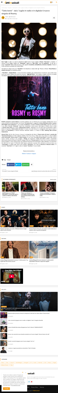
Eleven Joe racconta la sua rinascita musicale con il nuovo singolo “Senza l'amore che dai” (28, 334)
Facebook (11, 164)
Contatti (27, 387)
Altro (7, 362)
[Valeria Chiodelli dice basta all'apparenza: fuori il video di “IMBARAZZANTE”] (3, 329)
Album (2, 362)
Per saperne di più (15, 385)
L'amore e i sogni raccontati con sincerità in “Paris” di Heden (22, 348)
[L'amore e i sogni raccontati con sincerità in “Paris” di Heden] (3, 350)
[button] (56, 2)
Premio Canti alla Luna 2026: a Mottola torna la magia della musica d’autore (13, 229)
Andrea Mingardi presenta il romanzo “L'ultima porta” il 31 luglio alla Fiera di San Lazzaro (14, 260)
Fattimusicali (36, 390)
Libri (45, 362)
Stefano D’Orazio (4, 365)
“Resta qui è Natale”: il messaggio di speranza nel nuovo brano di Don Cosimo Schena (28, 194)
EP (30, 362)
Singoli (9, 7)
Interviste (40, 362)
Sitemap (42, 387)
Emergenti (26, 362)
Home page (4, 7)
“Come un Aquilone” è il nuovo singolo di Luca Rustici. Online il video (48, 194)
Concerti (12, 362)
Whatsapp (26, 164)
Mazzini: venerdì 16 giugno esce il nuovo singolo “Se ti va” (21, 341)
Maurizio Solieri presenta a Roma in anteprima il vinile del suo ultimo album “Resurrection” (29, 313)
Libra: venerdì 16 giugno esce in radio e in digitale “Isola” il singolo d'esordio (25, 320)
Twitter (19, 164)
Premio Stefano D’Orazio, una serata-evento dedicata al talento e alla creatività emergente (42, 229)
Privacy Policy (34, 387)
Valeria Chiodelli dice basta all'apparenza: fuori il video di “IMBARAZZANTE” (25, 327)
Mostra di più (53, 179)
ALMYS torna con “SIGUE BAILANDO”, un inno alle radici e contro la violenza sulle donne (10, 194)
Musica (49, 362)
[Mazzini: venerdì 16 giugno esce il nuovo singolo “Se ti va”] (3, 343)
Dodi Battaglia (19, 362)
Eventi (35, 362)
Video (11, 365)
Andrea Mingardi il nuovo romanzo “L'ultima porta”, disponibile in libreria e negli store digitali (41, 260)
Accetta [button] (6, 388)
